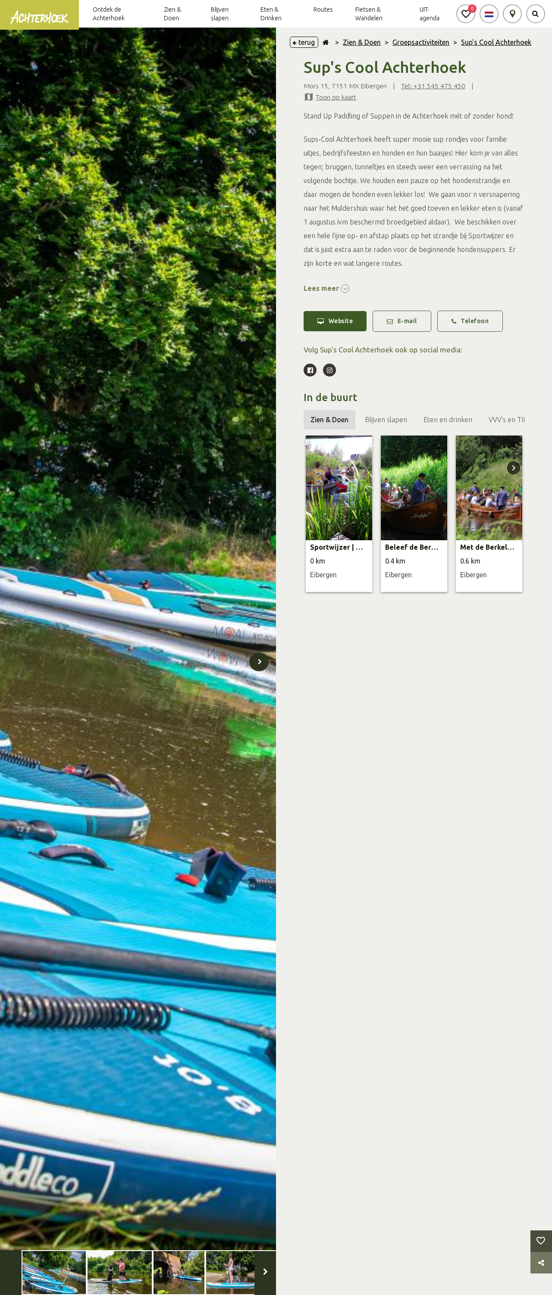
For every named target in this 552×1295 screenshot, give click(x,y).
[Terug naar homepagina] (325, 42)
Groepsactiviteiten (420, 42)
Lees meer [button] (322, 288)
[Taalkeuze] (489, 13)
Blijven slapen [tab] (386, 419)
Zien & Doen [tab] (329, 419)
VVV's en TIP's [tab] (510, 419)
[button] (465, 13)
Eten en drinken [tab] (447, 419)
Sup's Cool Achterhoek (496, 42)
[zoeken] (535, 13)
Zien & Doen (362, 42)
